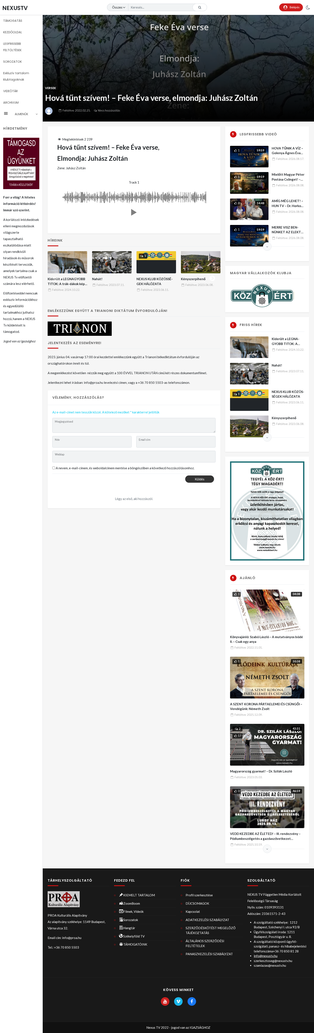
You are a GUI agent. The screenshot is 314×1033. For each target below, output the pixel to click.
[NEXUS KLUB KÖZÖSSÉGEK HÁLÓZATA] (156, 262)
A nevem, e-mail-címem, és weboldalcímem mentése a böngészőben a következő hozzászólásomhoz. (125, 468)
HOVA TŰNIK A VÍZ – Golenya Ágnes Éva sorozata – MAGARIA (287, 153)
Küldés (199, 479)
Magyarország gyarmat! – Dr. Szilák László (261, 771)
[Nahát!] (112, 262)
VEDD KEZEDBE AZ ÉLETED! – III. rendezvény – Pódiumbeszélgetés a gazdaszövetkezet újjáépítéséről (265, 838)
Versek (50, 88)
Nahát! (97, 279)
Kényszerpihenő (193, 279)
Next (212, 277)
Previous (55, 277)
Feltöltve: (77, 110)
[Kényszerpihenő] (201, 262)
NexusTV (15, 8)
